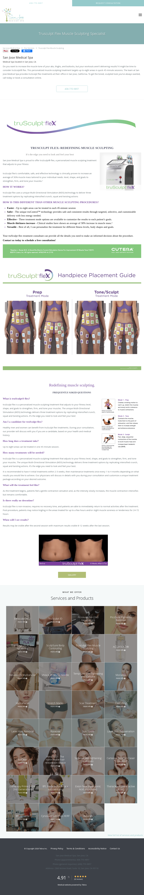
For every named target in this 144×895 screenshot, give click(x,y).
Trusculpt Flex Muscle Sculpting (51, 48)
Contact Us (115, 848)
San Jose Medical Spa (11, 48)
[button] (72, 89)
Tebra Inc (43, 848)
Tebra (84, 884)
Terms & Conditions (76, 848)
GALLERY (72, 575)
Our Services (29, 48)
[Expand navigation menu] (140, 15)
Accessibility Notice (97, 848)
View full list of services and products (125, 835)
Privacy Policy (57, 848)
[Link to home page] (12, 14)
